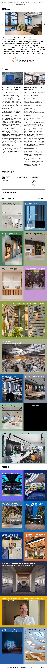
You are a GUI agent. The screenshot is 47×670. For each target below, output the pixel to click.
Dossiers (28, 2)
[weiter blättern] (42, 198)
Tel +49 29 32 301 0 (21, 176)
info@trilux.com (36, 176)
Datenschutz (31, 667)
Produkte (22, 2)
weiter (44, 23)
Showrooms (5, 5)
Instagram (34, 181)
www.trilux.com (35, 177)
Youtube (34, 182)
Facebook (34, 180)
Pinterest (34, 185)
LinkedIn (34, 184)
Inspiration (39, 2)
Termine (12, 5)
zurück (3, 23)
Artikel (6, 467)
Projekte (4, 2)
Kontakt (7, 171)
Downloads (9, 192)
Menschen (10, 2)
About (17, 667)
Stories (16, 2)
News (33, 2)
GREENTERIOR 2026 (20, 5)
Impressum (23, 667)
